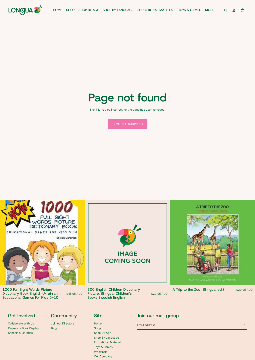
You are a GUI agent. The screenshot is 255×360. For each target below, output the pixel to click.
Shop (97, 328)
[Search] (225, 10)
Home (98, 323)
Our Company (103, 356)
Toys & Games (103, 347)
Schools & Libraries (20, 332)
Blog (54, 328)
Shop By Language (106, 337)
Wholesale (100, 351)
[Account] (234, 10)
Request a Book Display (23, 328)
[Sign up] (243, 324)
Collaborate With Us (21, 323)
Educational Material (107, 342)
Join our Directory (62, 323)
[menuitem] (209, 10)
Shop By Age (102, 332)
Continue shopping (128, 124)
